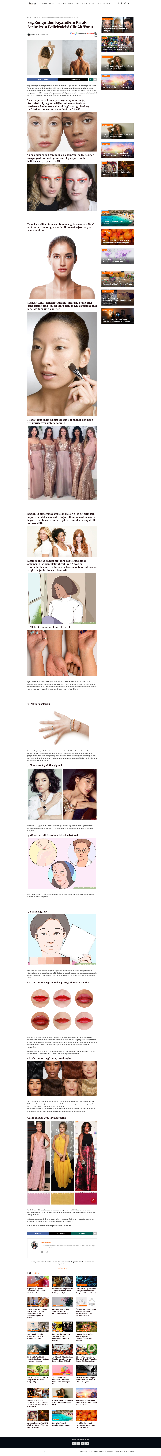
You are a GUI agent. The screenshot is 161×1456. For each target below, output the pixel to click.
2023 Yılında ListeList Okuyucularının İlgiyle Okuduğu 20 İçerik (35, 1336)
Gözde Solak (35, 34)
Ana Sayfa (44, 3)
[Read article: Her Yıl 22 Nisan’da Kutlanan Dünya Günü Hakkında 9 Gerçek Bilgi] (38, 1370)
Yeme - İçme (81, 1419)
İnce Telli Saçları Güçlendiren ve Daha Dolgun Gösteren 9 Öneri (62, 1402)
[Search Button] (133, 3)
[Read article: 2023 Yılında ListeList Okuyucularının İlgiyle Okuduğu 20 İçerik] (38, 1327)
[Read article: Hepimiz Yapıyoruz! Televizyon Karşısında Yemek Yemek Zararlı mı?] (117, 316)
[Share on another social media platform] (95, 79)
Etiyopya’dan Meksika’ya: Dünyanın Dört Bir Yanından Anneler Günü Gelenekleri (86, 1359)
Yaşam (77, 3)
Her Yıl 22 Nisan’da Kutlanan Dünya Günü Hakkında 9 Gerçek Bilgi (37, 1380)
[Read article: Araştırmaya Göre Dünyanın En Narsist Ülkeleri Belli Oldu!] (117, 256)
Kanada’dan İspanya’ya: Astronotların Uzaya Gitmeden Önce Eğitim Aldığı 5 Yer (117, 301)
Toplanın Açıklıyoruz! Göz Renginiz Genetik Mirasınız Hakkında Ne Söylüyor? (116, 28)
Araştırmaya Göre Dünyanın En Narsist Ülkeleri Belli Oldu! (115, 260)
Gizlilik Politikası (98, 1451)
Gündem (52, 3)
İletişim (132, 1451)
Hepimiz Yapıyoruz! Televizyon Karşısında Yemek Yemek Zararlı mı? (117, 321)
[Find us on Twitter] (122, 3)
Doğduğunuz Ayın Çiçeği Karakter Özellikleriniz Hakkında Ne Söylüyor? (60, 1311)
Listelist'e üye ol (62, 1268)
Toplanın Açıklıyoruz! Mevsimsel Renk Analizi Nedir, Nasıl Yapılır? (36, 1291)
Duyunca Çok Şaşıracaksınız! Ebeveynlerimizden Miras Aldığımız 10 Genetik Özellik (86, 1291)
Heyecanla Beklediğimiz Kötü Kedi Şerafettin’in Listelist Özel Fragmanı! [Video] (62, 1291)
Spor (104, 38)
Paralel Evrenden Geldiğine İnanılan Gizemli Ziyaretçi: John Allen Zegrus (86, 1380)
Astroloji (80, 1396)
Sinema (84, 3)
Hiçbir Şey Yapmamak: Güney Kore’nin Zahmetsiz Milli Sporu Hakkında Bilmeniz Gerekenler (115, 47)
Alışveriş (70, 3)
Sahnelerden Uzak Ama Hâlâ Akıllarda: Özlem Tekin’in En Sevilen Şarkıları (37, 1425)
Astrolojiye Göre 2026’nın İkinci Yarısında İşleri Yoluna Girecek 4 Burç (86, 1402)
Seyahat (91, 3)
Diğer (98, 3)
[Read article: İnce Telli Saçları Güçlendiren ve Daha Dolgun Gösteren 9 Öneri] (62, 1393)
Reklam (126, 1451)
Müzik (31, 1419)
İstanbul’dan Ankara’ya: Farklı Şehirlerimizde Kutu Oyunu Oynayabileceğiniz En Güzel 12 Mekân (117, 282)
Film (54, 1285)
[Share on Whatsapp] (91, 79)
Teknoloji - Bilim (108, 291)
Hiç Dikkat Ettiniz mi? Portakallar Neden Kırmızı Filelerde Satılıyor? (85, 1425)
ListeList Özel (61, 3)
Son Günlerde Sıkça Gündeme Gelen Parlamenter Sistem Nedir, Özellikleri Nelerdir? (62, 1359)
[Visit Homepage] (32, 3)
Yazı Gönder (107, 3)
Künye (90, 1451)
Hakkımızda (83, 1451)
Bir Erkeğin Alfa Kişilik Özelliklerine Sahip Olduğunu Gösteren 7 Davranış (38, 1359)
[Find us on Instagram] (125, 3)
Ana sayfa (29, 17)
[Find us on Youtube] (128, 3)
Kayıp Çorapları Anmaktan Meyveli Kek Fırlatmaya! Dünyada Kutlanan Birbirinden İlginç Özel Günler (37, 1313)
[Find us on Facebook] (118, 3)
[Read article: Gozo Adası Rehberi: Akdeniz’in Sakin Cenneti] (62, 1415)
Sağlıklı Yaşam (58, 1396)
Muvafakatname (109, 1451)
